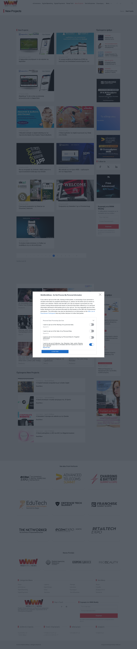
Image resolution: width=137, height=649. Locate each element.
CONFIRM (55, 351)
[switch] (91, 324)
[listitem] (68, 320)
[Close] (101, 295)
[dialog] (68, 324)
